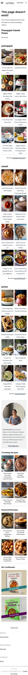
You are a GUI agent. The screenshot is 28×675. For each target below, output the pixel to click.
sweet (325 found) (19, 278)
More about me (13, 446)
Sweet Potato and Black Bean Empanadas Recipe (20, 190)
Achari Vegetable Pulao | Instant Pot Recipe (7, 311)
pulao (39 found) (20, 393)
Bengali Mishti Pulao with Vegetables (7, 386)
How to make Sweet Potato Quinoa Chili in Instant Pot (21, 271)
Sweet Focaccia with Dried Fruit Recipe (20, 245)
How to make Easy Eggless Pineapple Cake (7, 70)
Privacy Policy (4, 637)
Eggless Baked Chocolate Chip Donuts (7, 96)
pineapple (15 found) (19, 158)
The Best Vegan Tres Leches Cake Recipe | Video (7, 148)
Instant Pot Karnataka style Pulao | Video (7, 360)
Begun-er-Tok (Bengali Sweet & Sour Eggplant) (7, 271)
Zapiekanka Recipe (20, 68)
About (2, 661)
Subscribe (3, 649)
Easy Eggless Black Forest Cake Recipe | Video (20, 122)
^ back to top (14, 627)
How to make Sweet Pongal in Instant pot (7, 245)
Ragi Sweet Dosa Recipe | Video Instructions (20, 216)
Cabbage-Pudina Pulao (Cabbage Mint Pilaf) (20, 386)
